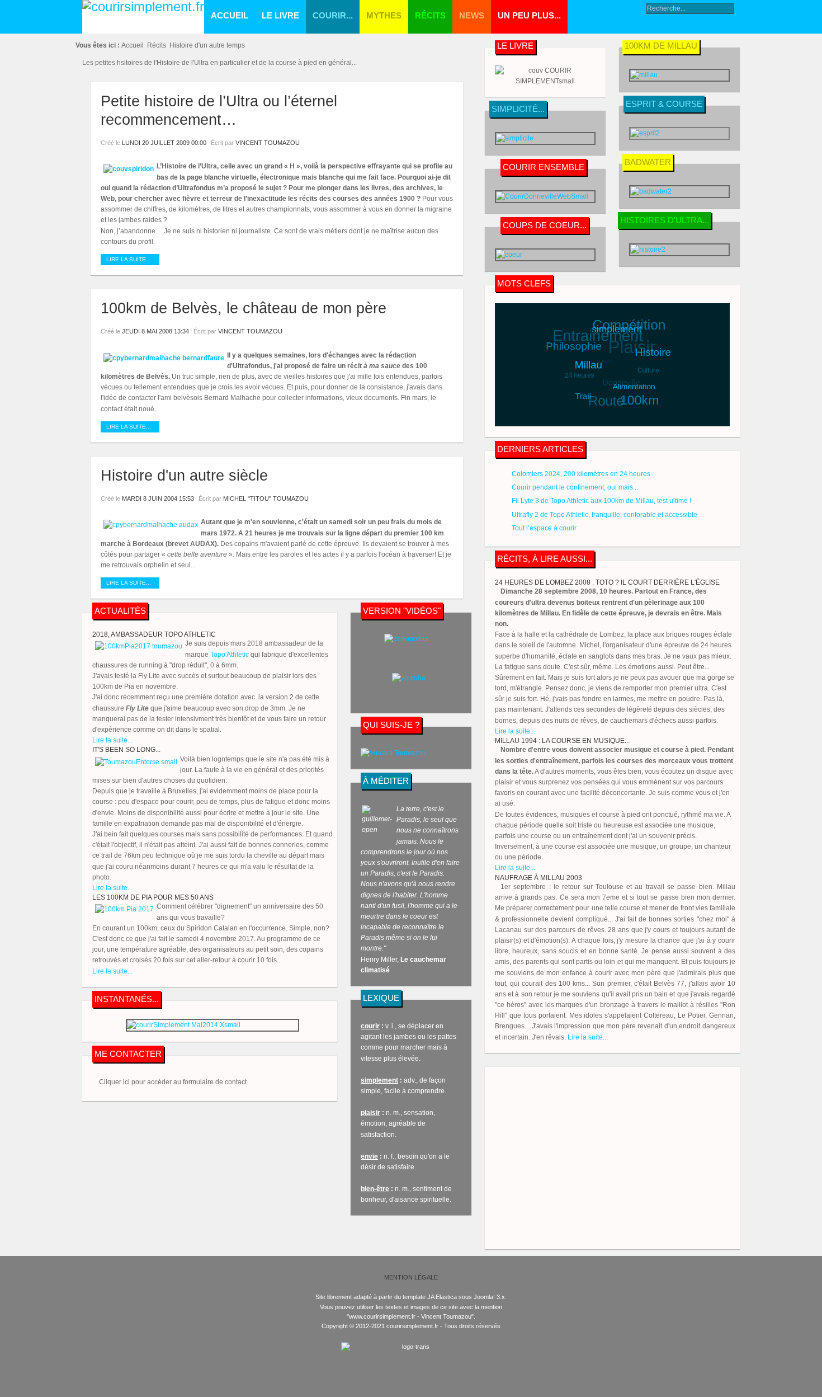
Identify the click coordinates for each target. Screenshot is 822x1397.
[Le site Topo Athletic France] (545, 81)
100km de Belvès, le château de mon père (243, 308)
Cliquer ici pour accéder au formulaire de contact (173, 1082)
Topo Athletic (229, 654)
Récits (156, 45)
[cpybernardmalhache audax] (150, 525)
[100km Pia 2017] (124, 909)
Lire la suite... (128, 259)
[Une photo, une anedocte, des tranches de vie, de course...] (212, 1025)
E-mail (447, 142)
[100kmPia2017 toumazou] (138, 646)
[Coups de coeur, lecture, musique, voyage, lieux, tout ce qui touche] (679, 191)
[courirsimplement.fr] (143, 17)
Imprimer (434, 142)
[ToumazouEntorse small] (136, 762)
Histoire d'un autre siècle (184, 475)
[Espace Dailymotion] (411, 648)
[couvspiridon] (128, 169)
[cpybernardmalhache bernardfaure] (163, 358)
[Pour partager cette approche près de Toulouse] (545, 196)
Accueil (132, 45)
